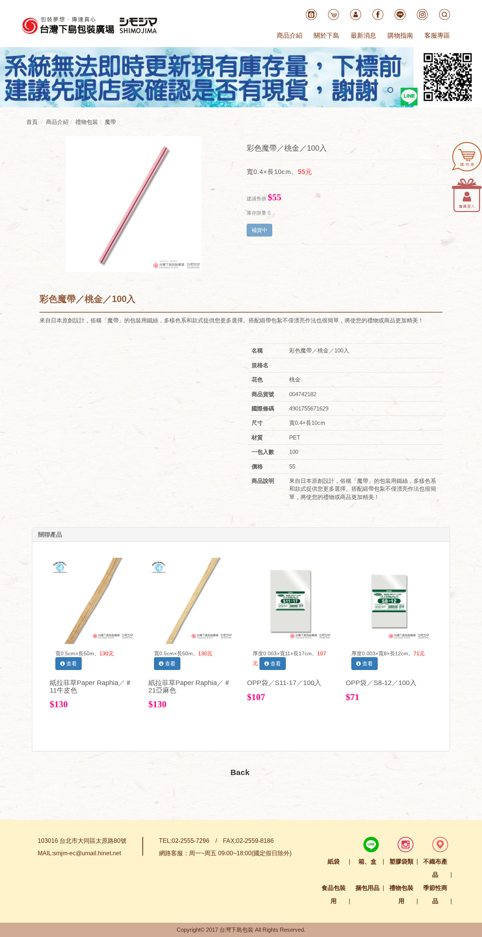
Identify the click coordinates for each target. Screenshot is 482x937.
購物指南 (400, 35)
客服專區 (437, 35)
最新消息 (363, 35)
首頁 (32, 122)
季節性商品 (435, 894)
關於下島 (326, 35)
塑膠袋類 (401, 861)
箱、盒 (367, 861)
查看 (71, 664)
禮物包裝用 (401, 894)
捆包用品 (367, 888)
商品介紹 (289, 35)
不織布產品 (435, 868)
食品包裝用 (334, 894)
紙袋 (334, 861)
